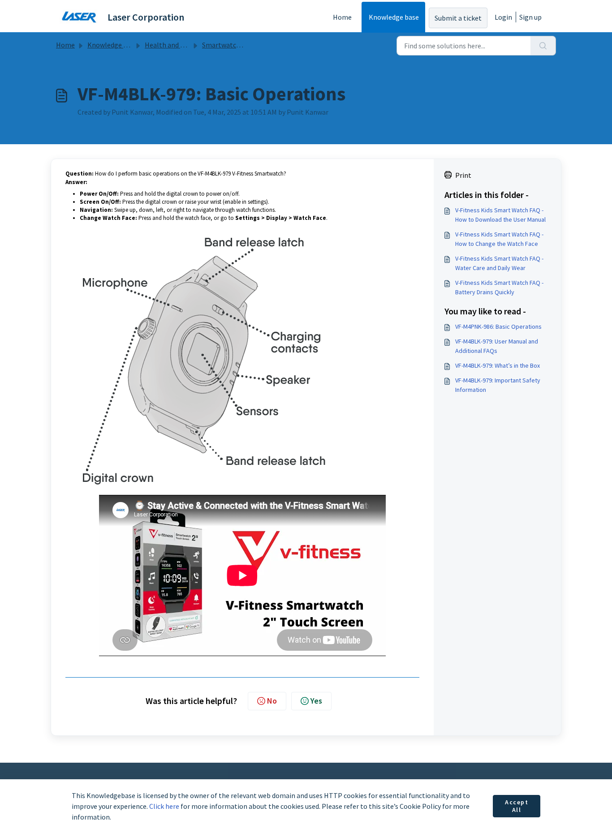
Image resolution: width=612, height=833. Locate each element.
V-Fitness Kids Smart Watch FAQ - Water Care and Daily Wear (499, 263)
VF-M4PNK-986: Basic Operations (498, 326)
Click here (164, 806)
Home (342, 17)
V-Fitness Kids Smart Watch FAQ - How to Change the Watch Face (499, 239)
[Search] (543, 46)
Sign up (530, 17)
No (272, 701)
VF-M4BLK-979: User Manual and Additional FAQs (496, 346)
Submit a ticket (458, 17)
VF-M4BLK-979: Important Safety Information (497, 385)
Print (463, 175)
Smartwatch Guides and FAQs (246, 44)
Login (503, 17)
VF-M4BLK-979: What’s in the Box (497, 365)
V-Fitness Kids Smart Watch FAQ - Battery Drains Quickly (499, 287)
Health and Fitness (174, 44)
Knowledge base (394, 17)
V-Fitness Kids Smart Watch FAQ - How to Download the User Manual (500, 214)
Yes (316, 701)
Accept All (517, 806)
